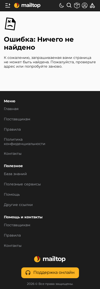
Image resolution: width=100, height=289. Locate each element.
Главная (11, 109)
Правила (12, 129)
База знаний (15, 174)
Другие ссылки (18, 204)
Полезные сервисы (22, 184)
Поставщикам (17, 119)
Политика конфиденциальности (24, 142)
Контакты (13, 153)
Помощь (12, 194)
